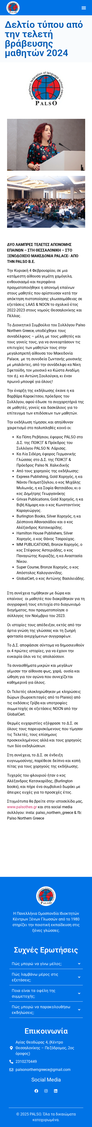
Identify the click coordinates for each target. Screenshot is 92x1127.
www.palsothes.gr (22, 807)
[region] (46, 1086)
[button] (83, 7)
